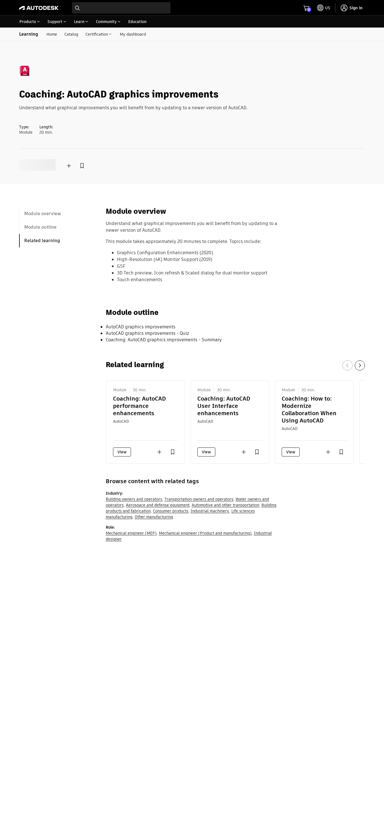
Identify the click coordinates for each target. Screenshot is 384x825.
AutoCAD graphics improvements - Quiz (147, 333)
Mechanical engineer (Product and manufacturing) (205, 533)
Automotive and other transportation (225, 505)
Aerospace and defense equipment (157, 505)
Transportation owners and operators (198, 499)
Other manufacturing (154, 517)
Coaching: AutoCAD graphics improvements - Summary (164, 340)
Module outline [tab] (40, 227)
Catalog (71, 34)
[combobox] (121, 7)
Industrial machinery (210, 511)
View (122, 452)
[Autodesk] (38, 7)
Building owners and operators (134, 499)
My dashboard (133, 34)
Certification (96, 34)
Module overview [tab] (42, 213)
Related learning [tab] (42, 240)
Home (51, 34)
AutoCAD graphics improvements (140, 327)
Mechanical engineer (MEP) (131, 533)
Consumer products (170, 511)
